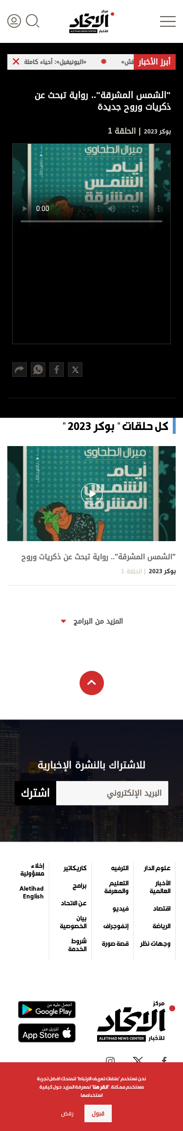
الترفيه (119, 868)
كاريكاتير (74, 868)
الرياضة (161, 926)
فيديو (120, 909)
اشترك (35, 793)
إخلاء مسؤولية (32, 870)
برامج (79, 886)
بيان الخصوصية (73, 922)
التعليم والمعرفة (116, 887)
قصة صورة (115, 944)
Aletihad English (32, 892)
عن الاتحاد (73, 903)
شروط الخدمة (77, 945)
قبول (98, 1113)
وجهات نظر (155, 944)
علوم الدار (157, 868)
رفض (67, 1113)
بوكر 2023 (156, 131)
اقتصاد (161, 909)
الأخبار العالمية (160, 887)
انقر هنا (100, 1087)
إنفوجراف (115, 926)
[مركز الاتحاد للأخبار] (91, 21)
